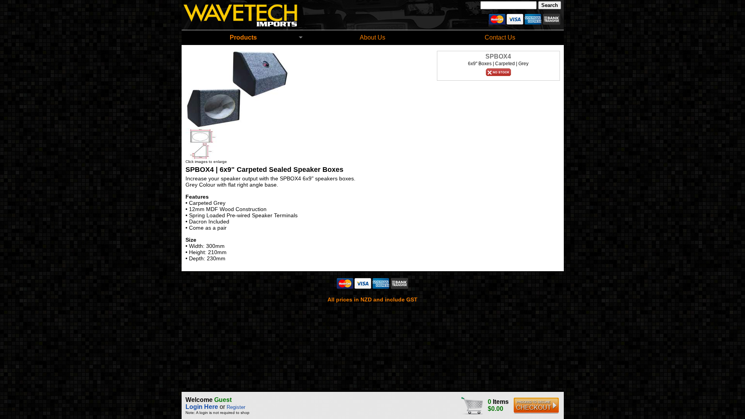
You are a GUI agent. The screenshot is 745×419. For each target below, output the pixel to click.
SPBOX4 (498, 56)
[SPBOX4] (236, 126)
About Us (372, 37)
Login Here (201, 406)
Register (236, 407)
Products (243, 37)
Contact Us (500, 37)
